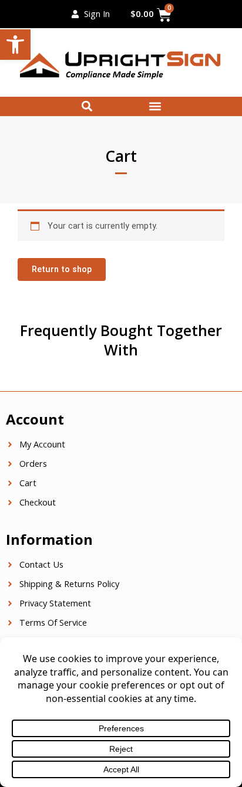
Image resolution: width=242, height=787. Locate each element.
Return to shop (62, 269)
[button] (15, 44)
